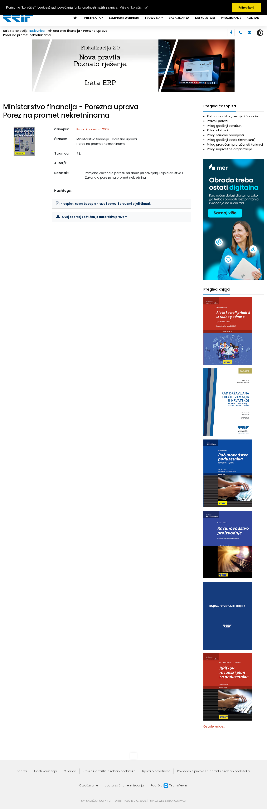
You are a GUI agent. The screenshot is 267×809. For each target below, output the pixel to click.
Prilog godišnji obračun (224, 125)
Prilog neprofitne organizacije (229, 149)
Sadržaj (22, 771)
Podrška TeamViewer (169, 785)
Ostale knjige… (214, 726)
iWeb (182, 801)
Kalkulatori (205, 18)
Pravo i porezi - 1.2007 (93, 129)
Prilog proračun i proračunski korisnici (235, 144)
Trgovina (152, 18)
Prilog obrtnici (217, 130)
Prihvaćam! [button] (246, 7)
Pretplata (92, 18)
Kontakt (254, 18)
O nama (70, 771)
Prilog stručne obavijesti (225, 135)
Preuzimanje (231, 18)
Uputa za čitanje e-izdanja (124, 785)
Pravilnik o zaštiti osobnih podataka (109, 771)
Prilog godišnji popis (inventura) (231, 139)
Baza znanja (179, 18)
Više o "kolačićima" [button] (134, 7)
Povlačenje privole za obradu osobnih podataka (213, 771)
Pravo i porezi (217, 121)
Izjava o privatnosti (156, 771)
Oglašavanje (88, 785)
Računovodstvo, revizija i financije (232, 116)
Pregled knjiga (216, 289)
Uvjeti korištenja (45, 771)
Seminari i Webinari (124, 18)
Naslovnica (37, 31)
